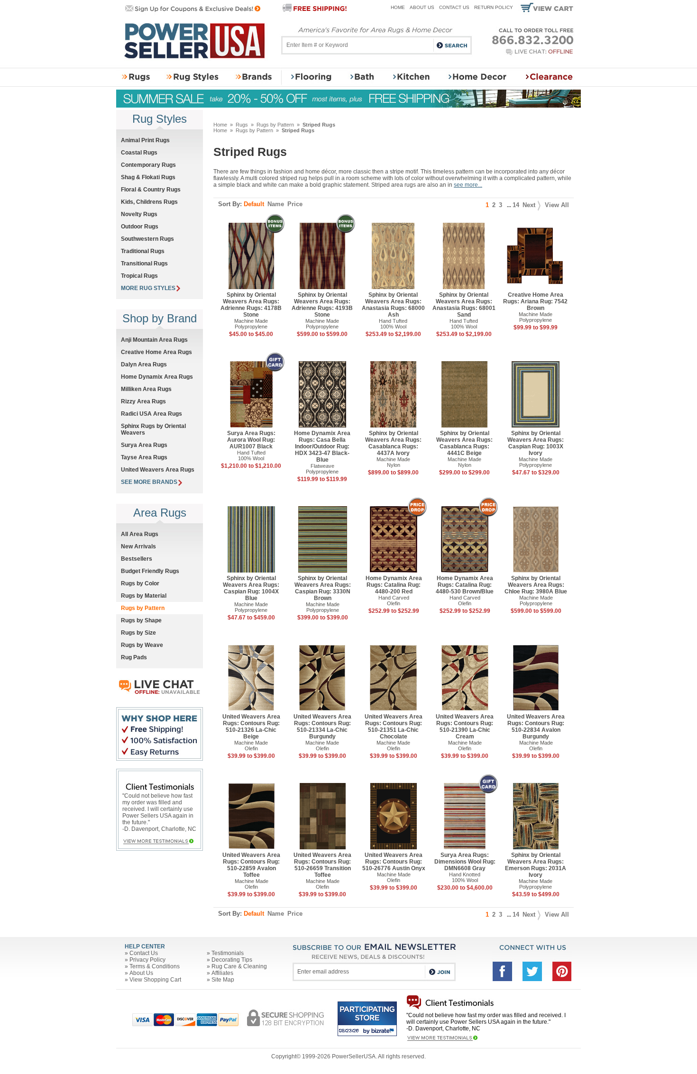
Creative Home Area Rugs (156, 352)
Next (529, 205)
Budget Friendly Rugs (150, 571)
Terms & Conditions (154, 966)
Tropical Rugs (139, 276)
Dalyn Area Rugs (144, 364)
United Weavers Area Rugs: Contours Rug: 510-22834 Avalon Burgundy (536, 726)
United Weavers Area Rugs (157, 469)
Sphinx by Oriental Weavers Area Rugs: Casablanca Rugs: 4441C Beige (464, 443)
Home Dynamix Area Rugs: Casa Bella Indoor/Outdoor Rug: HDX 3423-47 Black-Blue (322, 446)
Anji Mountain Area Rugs (154, 340)
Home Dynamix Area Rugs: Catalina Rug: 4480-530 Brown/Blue (465, 585)
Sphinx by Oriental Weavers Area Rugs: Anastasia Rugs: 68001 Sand (463, 304)
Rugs (242, 124)
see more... (468, 185)
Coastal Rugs (139, 152)
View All (557, 205)
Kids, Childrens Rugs (149, 202)
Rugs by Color (140, 583)
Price (295, 204)
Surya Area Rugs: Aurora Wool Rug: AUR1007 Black (251, 440)
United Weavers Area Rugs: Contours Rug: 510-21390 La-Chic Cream (465, 726)
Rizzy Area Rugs (143, 401)
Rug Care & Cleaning (239, 966)
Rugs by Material (143, 595)
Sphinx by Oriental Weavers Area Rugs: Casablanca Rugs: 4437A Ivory (393, 443)
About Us (422, 7)
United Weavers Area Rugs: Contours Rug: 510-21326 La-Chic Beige (251, 726)
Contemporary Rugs (148, 165)
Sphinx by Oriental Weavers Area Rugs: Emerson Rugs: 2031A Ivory (535, 865)
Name (275, 204)
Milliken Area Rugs (146, 389)
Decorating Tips (231, 959)
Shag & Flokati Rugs (148, 177)
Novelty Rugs (139, 214)
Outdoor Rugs (139, 226)
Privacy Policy (147, 959)
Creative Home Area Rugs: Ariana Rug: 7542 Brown (535, 301)
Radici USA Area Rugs (151, 413)
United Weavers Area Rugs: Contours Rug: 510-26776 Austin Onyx (393, 862)
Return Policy (493, 7)
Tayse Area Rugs (144, 457)
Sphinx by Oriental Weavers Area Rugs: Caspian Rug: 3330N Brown (322, 588)
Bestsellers (136, 558)
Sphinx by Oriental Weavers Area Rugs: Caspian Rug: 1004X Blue (251, 588)
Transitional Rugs (144, 263)
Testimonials (227, 953)
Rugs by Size (138, 632)
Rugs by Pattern (275, 124)
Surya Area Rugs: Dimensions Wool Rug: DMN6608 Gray (464, 862)
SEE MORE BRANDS (149, 482)
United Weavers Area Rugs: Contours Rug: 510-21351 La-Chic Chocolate (393, 726)
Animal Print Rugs (145, 140)
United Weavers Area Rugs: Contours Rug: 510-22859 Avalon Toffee (251, 865)
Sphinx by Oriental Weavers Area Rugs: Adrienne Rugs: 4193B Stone (322, 304)
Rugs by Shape (141, 620)
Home (398, 7)
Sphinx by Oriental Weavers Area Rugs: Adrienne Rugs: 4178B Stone (251, 304)
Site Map (222, 979)
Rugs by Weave (142, 645)
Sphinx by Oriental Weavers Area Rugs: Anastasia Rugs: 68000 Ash (393, 304)
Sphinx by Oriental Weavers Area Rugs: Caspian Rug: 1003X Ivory (535, 443)
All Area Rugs (139, 534)
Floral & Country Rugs (151, 189)
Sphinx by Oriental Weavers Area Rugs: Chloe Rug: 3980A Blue (535, 585)
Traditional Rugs (143, 251)
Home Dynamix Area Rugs (157, 376)
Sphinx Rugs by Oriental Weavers (153, 429)
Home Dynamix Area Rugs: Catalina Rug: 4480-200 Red (394, 585)
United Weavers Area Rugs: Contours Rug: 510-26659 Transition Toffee (322, 865)
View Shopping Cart (155, 979)
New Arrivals (138, 546)
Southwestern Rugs (147, 239)
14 (516, 205)
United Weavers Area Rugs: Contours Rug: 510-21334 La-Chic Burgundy (322, 726)
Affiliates (222, 973)
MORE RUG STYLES (148, 288)
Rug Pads (134, 657)
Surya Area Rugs (144, 445)
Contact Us (454, 7)
